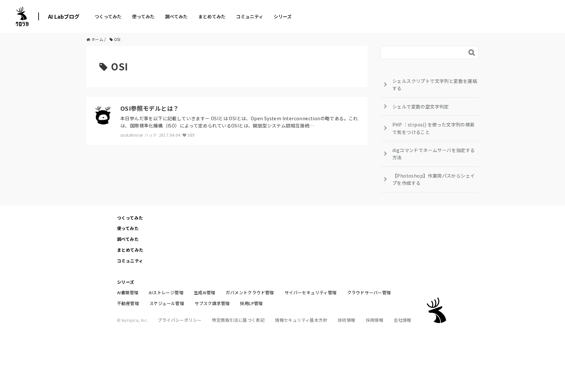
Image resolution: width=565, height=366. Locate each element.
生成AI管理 (204, 292)
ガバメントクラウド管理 (250, 292)
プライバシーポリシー (179, 320)
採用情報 (375, 320)
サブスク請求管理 (212, 303)
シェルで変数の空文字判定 (420, 106)
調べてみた (176, 16)
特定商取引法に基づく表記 (238, 320)
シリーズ (283, 16)
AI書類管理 (127, 292)
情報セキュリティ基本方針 (301, 320)
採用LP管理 (251, 303)
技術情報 (346, 320)
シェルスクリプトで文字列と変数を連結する (434, 84)
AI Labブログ (63, 16)
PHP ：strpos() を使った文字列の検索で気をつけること (433, 128)
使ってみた (143, 16)
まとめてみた (212, 16)
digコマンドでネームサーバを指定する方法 (433, 154)
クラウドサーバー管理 (369, 292)
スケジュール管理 (166, 303)
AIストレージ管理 (166, 292)
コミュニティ (249, 16)
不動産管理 (128, 303)
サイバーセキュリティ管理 (310, 292)
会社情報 (402, 320)
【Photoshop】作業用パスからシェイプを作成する (433, 179)
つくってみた (108, 16)
